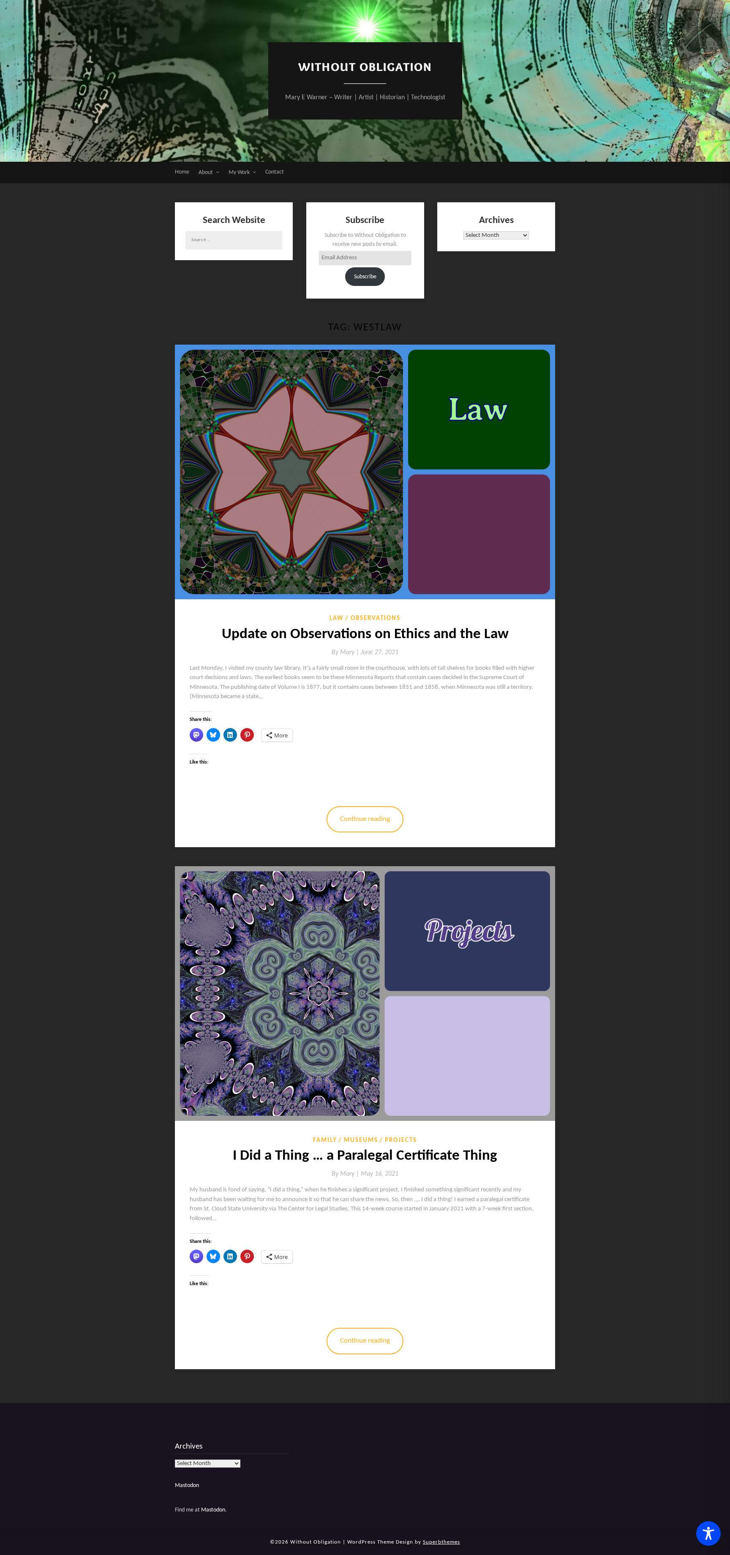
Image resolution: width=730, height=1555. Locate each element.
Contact (274, 172)
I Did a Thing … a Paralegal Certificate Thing (365, 1156)
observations (375, 618)
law (337, 618)
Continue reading (365, 819)
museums (361, 1140)
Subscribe (365, 277)
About (206, 172)
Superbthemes (441, 1542)
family (325, 1140)
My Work (239, 172)
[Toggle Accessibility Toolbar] (708, 1533)
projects (401, 1140)
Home (182, 172)
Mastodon (187, 1485)
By (346, 652)
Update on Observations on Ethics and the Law (365, 634)
